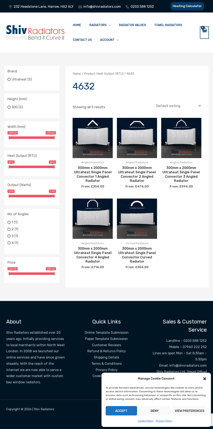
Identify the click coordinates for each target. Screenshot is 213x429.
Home (77, 25)
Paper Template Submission (106, 339)
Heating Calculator (187, 6)
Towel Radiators (168, 25)
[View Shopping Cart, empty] (204, 32)
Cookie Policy (146, 420)
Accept (121, 411)
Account (107, 40)
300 (15, 107)
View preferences (189, 411)
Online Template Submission (107, 333)
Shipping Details (106, 357)
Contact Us (82, 40)
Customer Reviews (106, 345)
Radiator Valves (132, 25)
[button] (205, 379)
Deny (155, 411)
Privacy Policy (164, 420)
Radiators (97, 25)
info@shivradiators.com (188, 365)
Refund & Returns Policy (106, 351)
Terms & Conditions (106, 364)
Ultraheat (19, 79)
